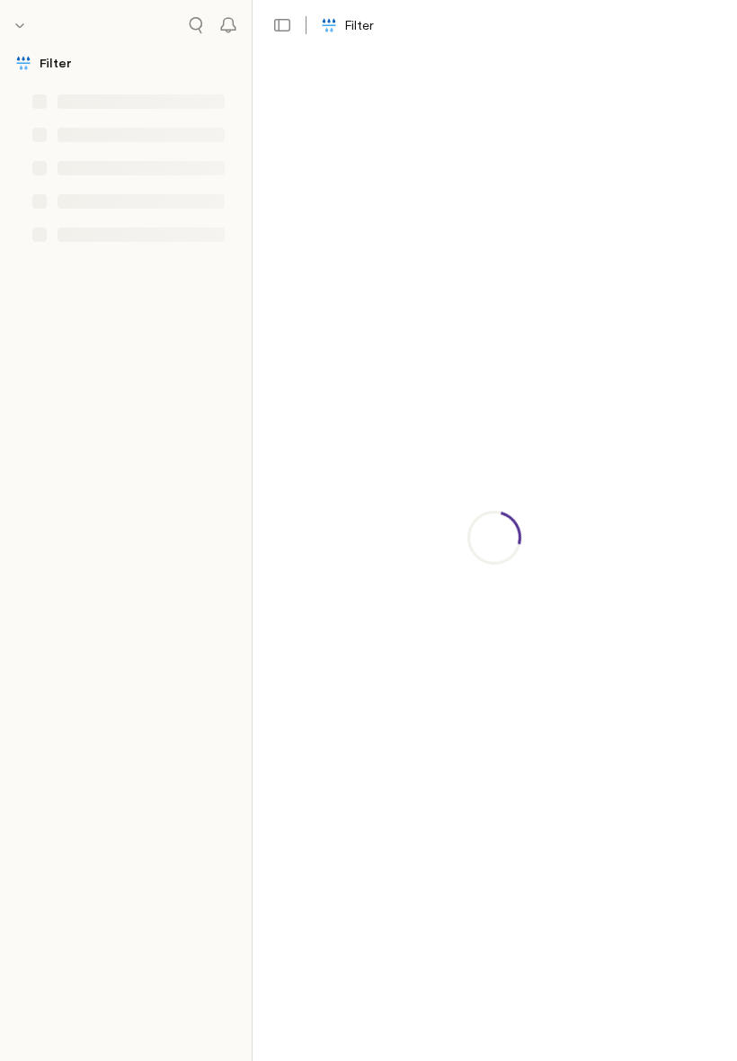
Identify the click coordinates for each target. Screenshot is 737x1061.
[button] (282, 25)
